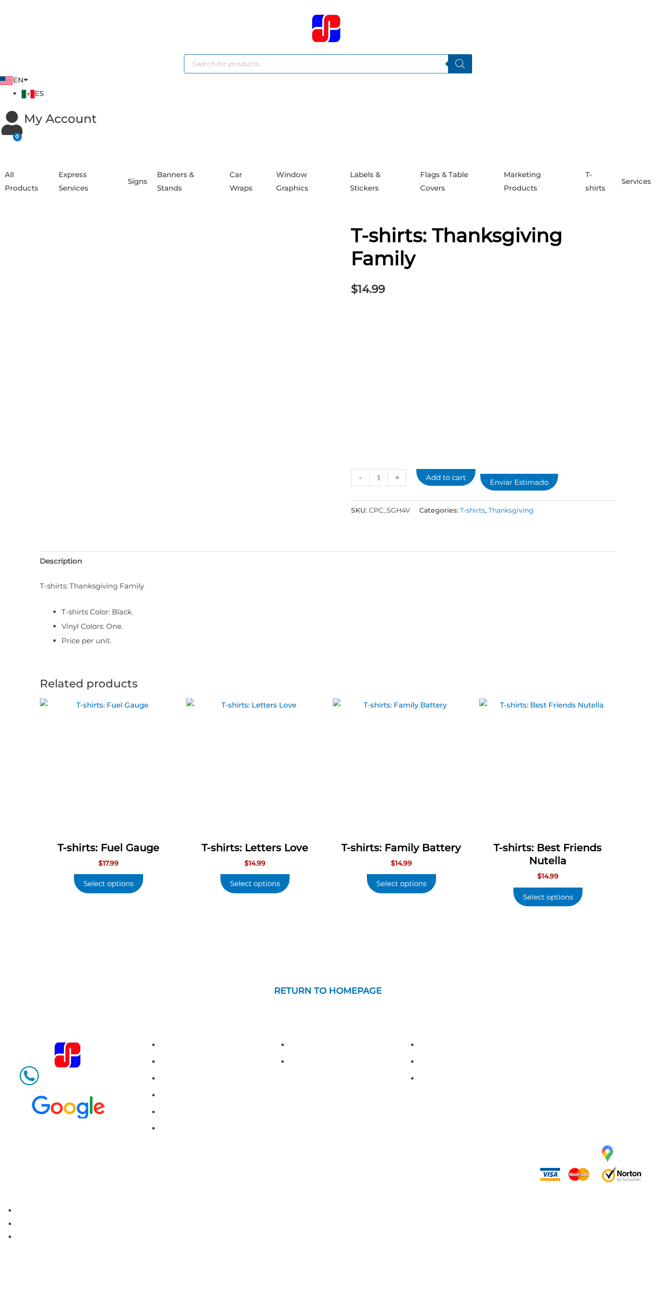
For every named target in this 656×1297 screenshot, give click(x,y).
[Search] (460, 63)
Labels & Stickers (365, 181)
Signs (137, 181)
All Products (21, 181)
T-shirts (595, 181)
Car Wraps (241, 181)
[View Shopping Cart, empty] (9, 144)
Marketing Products (522, 181)
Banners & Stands (175, 181)
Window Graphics (292, 181)
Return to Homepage (328, 990)
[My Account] (12, 123)
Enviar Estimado (519, 482)
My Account (60, 118)
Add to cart (446, 477)
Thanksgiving (511, 510)
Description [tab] (61, 560)
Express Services (73, 181)
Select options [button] (109, 883)
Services (636, 181)
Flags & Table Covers (444, 181)
